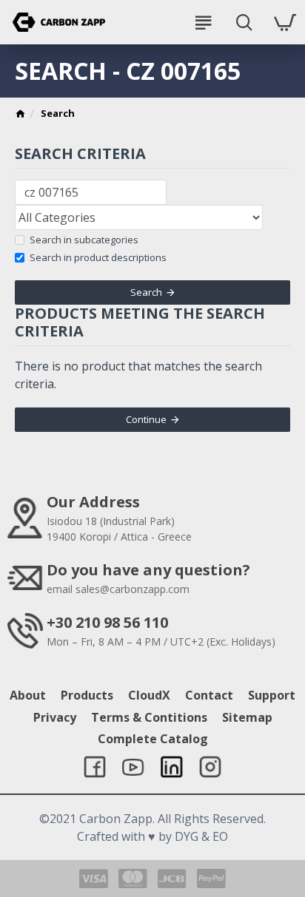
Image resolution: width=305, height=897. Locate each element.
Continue (146, 419)
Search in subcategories (84, 239)
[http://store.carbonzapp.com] (20, 115)
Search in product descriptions (98, 257)
